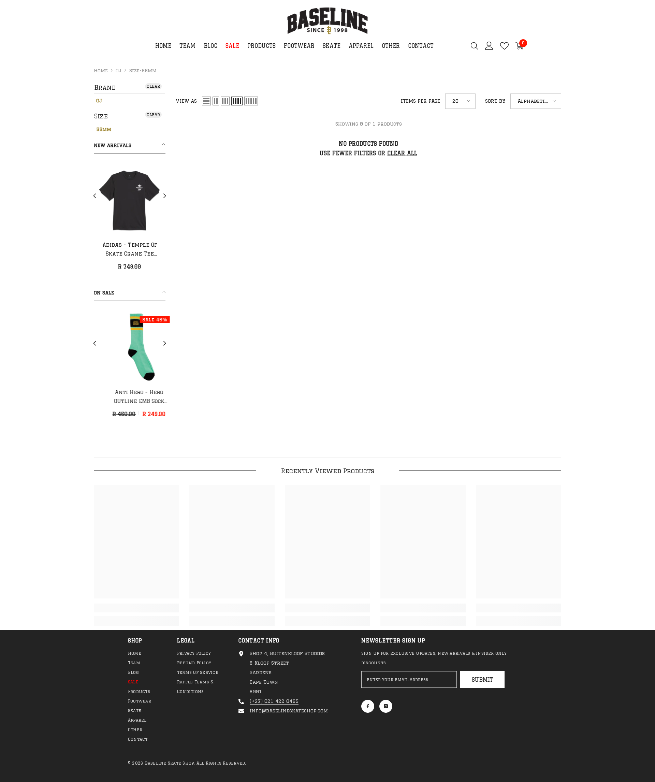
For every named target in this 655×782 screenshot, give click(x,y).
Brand (105, 87)
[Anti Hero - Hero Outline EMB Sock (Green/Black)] (129, 347)
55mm (103, 129)
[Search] (474, 46)
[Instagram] (385, 706)
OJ (118, 70)
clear (153, 86)
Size (101, 116)
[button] (95, 196)
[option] (130, 220)
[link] (136, 608)
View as (186, 101)
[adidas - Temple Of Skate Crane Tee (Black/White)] (129, 199)
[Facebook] (367, 706)
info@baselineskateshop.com (289, 710)
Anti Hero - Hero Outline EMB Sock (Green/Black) (130, 397)
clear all (402, 153)
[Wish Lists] (504, 46)
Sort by (495, 101)
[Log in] (489, 46)
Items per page (420, 101)
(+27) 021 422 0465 (274, 701)
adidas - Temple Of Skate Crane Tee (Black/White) (129, 250)
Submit (482, 680)
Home (101, 70)
